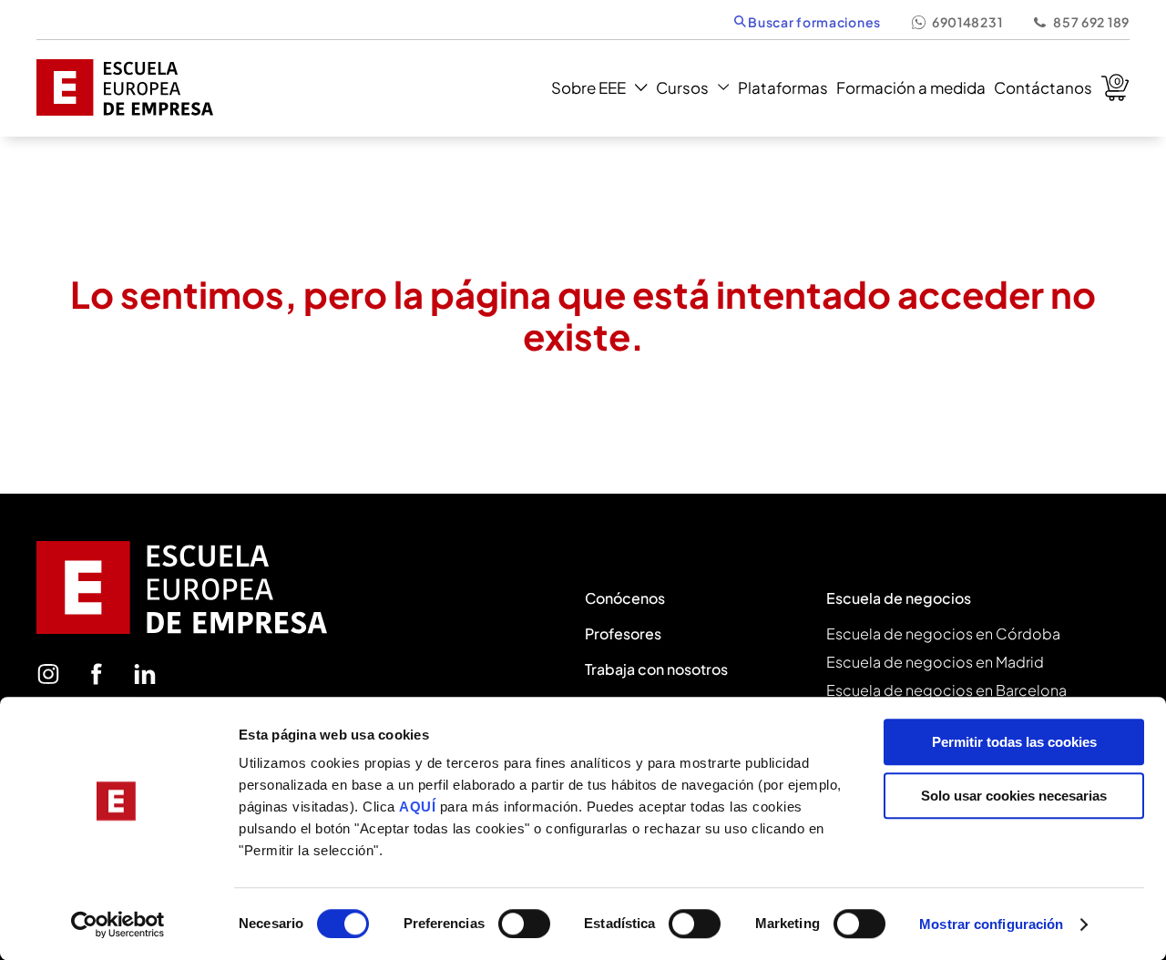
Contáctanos (1043, 87)
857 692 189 (1091, 22)
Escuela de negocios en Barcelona (946, 690)
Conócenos (625, 598)
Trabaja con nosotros (656, 669)
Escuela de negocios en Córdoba (943, 633)
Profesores (623, 633)
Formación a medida (911, 87)
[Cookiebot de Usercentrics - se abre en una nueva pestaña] (118, 924)
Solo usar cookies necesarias (1014, 795)
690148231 (967, 22)
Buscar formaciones (813, 22)
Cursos (682, 87)
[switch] (524, 923)
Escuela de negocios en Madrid (935, 661)
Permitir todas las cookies (1014, 742)
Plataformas (783, 87)
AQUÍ (419, 806)
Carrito (1115, 87)
